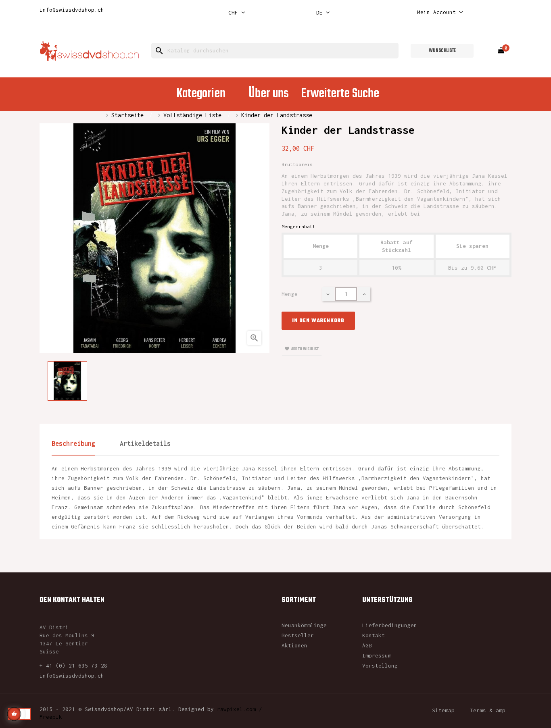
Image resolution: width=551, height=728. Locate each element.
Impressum (376, 655)
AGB (367, 645)
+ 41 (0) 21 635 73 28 (73, 665)
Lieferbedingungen (389, 625)
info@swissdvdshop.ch (72, 9)
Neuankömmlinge (304, 625)
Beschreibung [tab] (73, 443)
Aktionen (294, 645)
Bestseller (298, 635)
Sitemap (443, 710)
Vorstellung (380, 665)
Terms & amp (487, 710)
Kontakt (373, 635)
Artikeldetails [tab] (145, 443)
